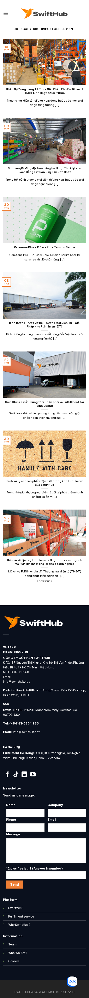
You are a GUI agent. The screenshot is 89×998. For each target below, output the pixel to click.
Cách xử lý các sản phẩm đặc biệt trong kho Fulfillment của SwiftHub (45, 483)
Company (55, 805)
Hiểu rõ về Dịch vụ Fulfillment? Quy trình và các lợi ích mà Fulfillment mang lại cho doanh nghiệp (44, 562)
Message (13, 834)
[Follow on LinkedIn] (24, 775)
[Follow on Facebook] (7, 775)
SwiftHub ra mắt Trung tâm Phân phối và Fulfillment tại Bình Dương (44, 404)
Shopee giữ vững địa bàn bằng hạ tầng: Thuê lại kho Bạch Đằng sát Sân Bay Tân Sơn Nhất (44, 170)
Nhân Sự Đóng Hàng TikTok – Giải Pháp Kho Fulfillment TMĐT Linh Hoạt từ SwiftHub (44, 91)
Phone (11, 820)
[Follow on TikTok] (16, 775)
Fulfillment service (21, 916)
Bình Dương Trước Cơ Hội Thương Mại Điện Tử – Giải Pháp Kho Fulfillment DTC (44, 324)
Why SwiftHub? (19, 925)
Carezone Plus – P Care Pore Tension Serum (44, 247)
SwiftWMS (15, 908)
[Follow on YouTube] (33, 775)
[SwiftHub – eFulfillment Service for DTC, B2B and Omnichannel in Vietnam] (44, 13)
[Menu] (5, 13)
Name (10, 805)
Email (52, 820)
